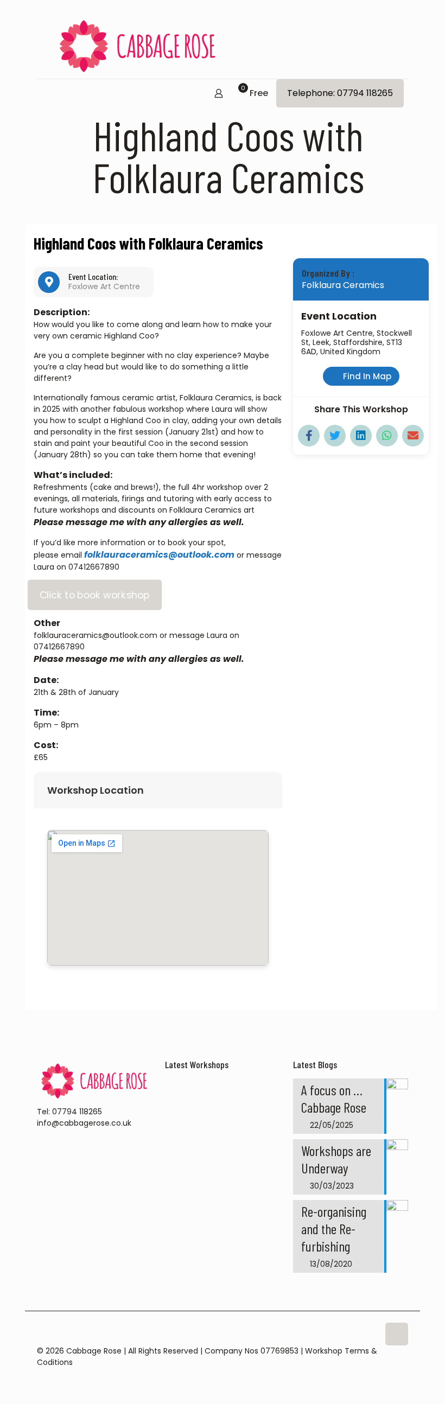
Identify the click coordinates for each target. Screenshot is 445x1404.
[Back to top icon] (396, 1334)
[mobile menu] (46, 94)
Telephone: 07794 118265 (340, 93)
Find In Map (367, 376)
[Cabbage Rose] (138, 46)
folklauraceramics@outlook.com (159, 554)
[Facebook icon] (393, 1373)
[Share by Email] (413, 435)
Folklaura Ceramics (343, 285)
